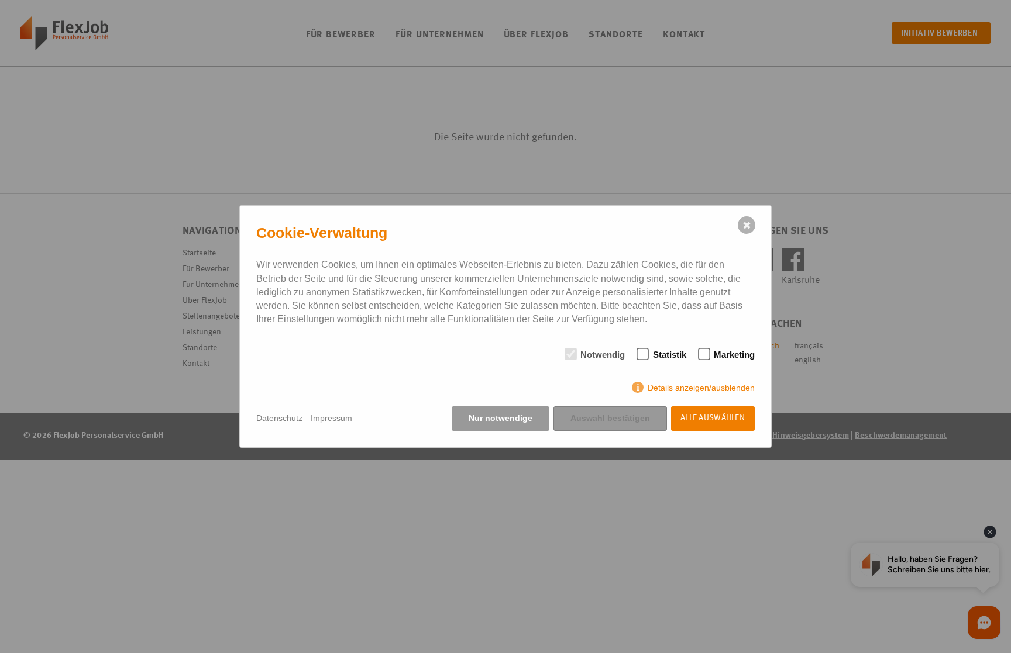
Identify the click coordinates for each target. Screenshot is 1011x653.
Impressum (331, 418)
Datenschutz (279, 418)
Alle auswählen (712, 418)
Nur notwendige (500, 418)
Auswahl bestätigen (610, 418)
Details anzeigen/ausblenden (701, 387)
